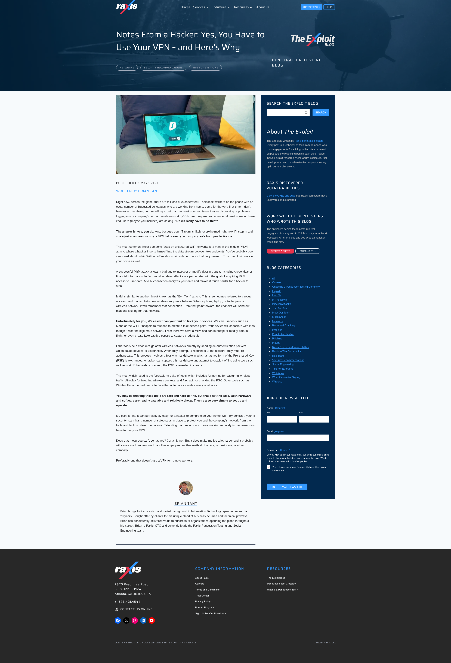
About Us (262, 7)
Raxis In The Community (286, 351)
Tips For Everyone (205, 68)
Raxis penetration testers (309, 140)
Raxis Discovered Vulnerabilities (290, 347)
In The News (279, 299)
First (269, 412)
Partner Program (204, 607)
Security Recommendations (163, 68)
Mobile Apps (279, 316)
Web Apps (278, 373)
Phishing (277, 338)
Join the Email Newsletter (287, 487)
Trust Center (202, 595)
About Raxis (202, 577)
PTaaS (276, 342)
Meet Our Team (281, 312)
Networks (127, 68)
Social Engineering (283, 364)
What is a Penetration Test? (282, 589)
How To (276, 295)
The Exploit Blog (276, 577)
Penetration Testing (283, 334)
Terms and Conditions (207, 589)
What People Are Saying (286, 377)
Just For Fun (279, 308)
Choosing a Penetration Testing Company (296, 286)
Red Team (278, 355)
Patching (277, 329)
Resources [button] (241, 7)
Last (301, 412)
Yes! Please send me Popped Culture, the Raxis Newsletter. (299, 469)
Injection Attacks (281, 303)
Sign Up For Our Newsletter (210, 613)
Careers (277, 282)
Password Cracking (283, 325)
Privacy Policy (203, 601)
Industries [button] (219, 7)
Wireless (277, 381)
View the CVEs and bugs (281, 195)
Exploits (276, 291)
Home (186, 7)
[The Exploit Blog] (313, 39)
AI (273, 277)
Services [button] (199, 7)
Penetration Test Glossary (281, 583)
